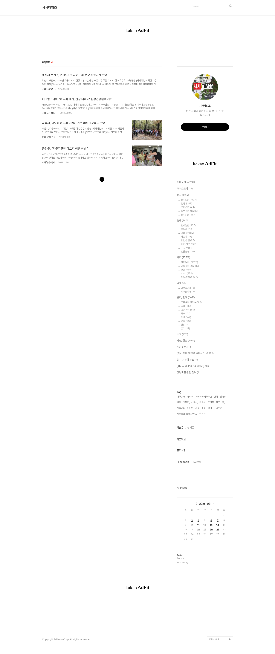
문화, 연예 (186, 297)
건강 (186, 317)
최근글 (180, 427)
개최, (179, 402)
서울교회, (181, 408)
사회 (183, 257)
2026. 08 (204, 504)
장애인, (223, 396)
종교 (182, 334)
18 (198, 529)
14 (217, 525)
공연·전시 (188, 309)
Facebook (183, 461)
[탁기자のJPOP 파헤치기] (193, 365)
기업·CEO (188, 244)
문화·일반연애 (191, 302)
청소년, (202, 402)
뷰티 (185, 328)
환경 (186, 269)
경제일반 (188, 225)
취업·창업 (188, 240)
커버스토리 (185, 188)
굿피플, (211, 402)
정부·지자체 (189, 211)
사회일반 (189, 262)
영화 (186, 306)
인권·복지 (189, 277)
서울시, (194, 402)
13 (211, 525)
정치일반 (189, 199)
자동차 (186, 236)
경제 (183, 220)
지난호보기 (184, 346)
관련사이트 (214, 639)
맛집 (185, 324)
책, (223, 402)
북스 (185, 313)
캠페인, (202, 413)
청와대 (186, 203)
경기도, (211, 408)
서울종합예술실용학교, (187, 413)
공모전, (219, 408)
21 (217, 529)
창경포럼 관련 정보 (188, 372)
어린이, (190, 408)
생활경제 (188, 251)
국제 (182, 282)
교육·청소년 (190, 266)
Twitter (196, 461)
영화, (216, 396)
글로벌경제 (188, 288)
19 (205, 529)
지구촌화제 (188, 291)
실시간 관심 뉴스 (187, 359)
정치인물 (188, 214)
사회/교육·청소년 (49, 113)
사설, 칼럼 (186, 340)
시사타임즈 (49, 7)
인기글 (190, 427)
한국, (218, 402)
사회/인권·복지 (48, 162)
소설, (203, 408)
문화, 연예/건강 (48, 137)
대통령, (186, 402)
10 (192, 525)
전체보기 (186, 182)
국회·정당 (188, 207)
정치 (183, 194)
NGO (187, 273)
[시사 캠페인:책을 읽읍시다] (195, 353)
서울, (197, 408)
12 (205, 525)
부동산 (186, 229)
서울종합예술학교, (203, 396)
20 (211, 529)
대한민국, (181, 396)
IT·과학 (186, 247)
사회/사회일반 (48, 89)
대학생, (190, 396)
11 (198, 525)
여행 (186, 321)
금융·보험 (187, 233)
